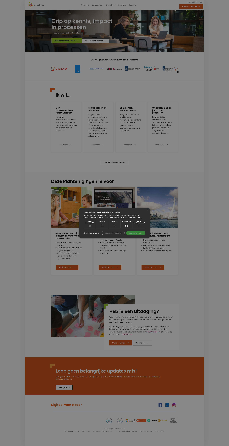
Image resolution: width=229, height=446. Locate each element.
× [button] (147, 210)
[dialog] (114, 223)
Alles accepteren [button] (135, 233)
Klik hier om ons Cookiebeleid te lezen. (129, 217)
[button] (91, 233)
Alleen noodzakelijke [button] (113, 233)
